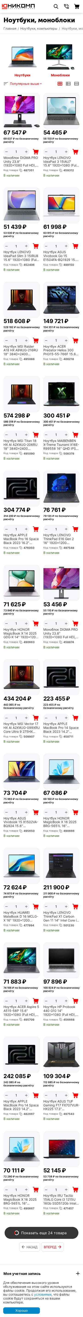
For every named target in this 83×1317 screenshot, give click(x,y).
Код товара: (10, 170)
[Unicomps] (18, 6)
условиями (42, 1294)
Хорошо (21, 1310)
